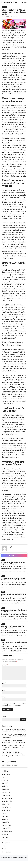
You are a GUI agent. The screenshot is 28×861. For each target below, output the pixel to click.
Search (4, 716)
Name (4, 683)
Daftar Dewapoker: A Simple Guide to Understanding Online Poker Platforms (14, 730)
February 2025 (6, 825)
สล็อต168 (21, 223)
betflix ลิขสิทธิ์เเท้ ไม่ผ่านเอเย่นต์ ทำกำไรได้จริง (13, 595)
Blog (3, 846)
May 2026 (5, 783)
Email (4, 690)
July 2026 (4, 777)
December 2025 (7, 798)
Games (4, 7)
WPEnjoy (25, 857)
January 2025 (6, 828)
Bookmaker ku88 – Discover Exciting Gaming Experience (13, 627)
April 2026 (5, 786)
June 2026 (5, 780)
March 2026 (5, 789)
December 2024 (7, 831)
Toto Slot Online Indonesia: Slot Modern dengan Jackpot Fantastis (14, 563)
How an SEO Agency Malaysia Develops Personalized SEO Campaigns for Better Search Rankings (14, 736)
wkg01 (11, 547)
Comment (5, 664)
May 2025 (5, 816)
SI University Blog (9, 2)
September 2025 (7, 807)
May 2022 (5, 837)
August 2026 (6, 774)
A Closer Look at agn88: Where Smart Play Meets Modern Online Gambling (13, 579)
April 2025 (5, 819)
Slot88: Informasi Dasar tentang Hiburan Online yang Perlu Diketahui (13, 741)
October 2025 (6, 804)
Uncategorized (6, 852)
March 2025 (5, 822)
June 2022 (5, 834)
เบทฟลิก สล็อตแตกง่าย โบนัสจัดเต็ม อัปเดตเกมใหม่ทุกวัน (14, 643)
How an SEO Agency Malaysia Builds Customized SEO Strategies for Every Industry (13, 747)
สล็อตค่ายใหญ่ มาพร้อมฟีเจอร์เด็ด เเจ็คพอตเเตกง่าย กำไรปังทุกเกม (14, 611)
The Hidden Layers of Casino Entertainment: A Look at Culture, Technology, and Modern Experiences (13, 754)
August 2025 (6, 810)
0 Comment (13, 16)
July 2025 (4, 813)
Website (4, 697)
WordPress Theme (17, 857)
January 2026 (6, 795)
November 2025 (7, 801)
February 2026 (6, 792)
